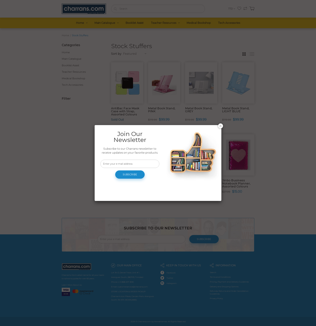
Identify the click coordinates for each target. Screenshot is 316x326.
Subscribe (130, 174)
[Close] (220, 125)
